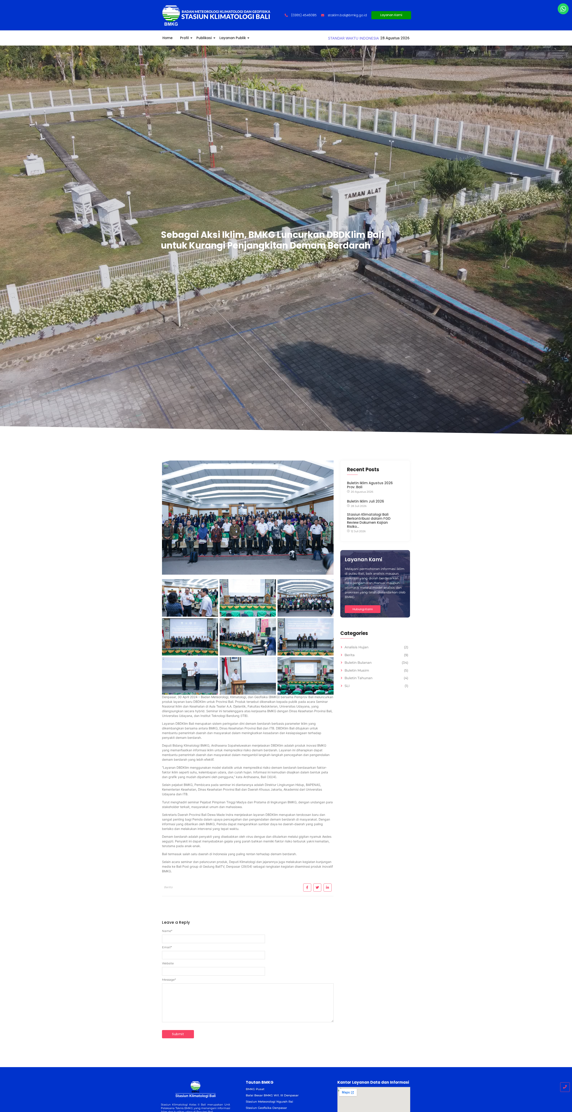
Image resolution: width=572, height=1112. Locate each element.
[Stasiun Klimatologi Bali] (195, 1087)
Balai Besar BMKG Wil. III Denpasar (272, 1095)
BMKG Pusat (255, 1089)
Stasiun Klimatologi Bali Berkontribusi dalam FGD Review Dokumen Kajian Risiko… (369, 521)
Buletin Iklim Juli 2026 (365, 501)
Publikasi (204, 38)
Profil (184, 38)
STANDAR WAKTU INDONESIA (353, 38)
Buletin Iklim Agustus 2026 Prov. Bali (370, 485)
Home (167, 38)
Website (168, 963)
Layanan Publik (232, 38)
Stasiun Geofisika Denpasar (266, 1108)
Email (167, 947)
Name (167, 931)
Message (169, 979)
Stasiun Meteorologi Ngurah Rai (269, 1101)
